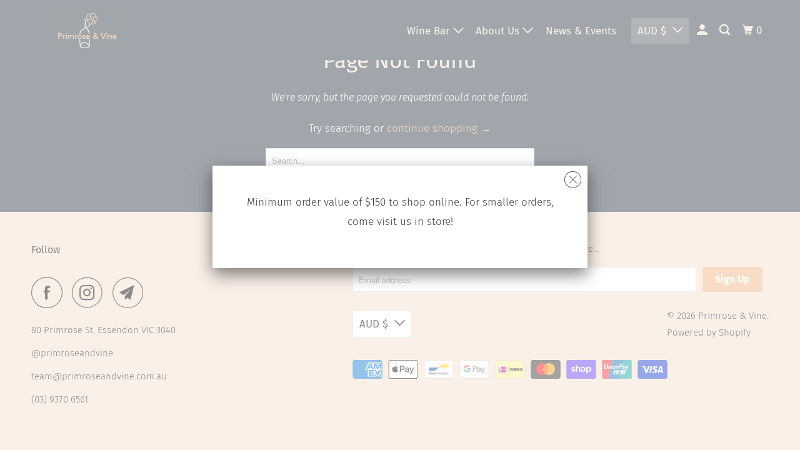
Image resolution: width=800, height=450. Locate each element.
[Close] (572, 176)
